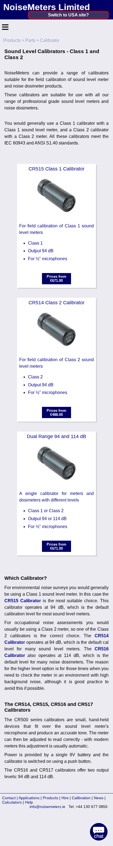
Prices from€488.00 (56, 412)
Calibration (81, 798)
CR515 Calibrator (22, 600)
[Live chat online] (99, 832)
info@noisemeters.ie (47, 806)
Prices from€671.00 (56, 278)
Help (29, 802)
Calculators (12, 802)
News (98, 798)
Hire (65, 798)
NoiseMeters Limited (46, 7)
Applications (29, 798)
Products (12, 40)
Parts (30, 40)
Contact (9, 798)
